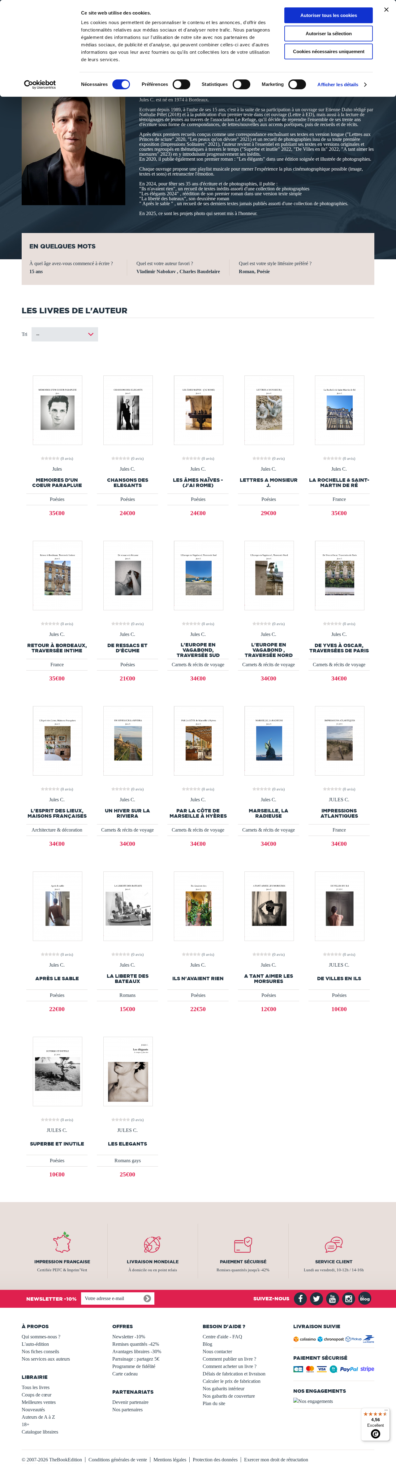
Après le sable (57, 978)
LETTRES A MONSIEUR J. (269, 482)
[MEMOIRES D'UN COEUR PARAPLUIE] (57, 409)
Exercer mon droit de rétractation (276, 1459)
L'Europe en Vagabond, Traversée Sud (198, 650)
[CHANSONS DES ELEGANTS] (127, 409)
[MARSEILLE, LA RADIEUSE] (268, 740)
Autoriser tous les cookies (328, 15)
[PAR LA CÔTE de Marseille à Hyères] (198, 740)
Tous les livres (36, 1387)
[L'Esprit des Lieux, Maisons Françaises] (57, 740)
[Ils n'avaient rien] (198, 905)
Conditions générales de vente (117, 1459)
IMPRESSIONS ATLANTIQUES (339, 813)
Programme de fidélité (133, 1366)
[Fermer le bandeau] (386, 9)
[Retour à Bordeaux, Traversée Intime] (57, 575)
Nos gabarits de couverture (229, 1396)
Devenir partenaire (130, 1402)
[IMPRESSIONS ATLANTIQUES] (339, 740)
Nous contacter (217, 1351)
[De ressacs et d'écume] (127, 575)
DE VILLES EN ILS (339, 978)
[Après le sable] (57, 905)
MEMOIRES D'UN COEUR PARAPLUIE (57, 482)
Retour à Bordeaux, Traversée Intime (57, 648)
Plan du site (214, 1403)
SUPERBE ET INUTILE (57, 1143)
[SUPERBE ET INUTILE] (57, 1071)
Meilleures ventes (39, 1402)
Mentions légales (169, 1459)
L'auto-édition (35, 1344)
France (339, 499)
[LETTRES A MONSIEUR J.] (268, 409)
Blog (207, 1344)
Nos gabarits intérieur (223, 1388)
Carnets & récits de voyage (198, 664)
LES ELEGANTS (127, 1143)
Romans (127, 995)
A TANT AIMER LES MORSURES (268, 978)
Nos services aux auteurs (46, 1359)
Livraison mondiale (153, 1261)
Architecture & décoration (57, 829)
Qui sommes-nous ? (41, 1336)
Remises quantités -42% (135, 1344)
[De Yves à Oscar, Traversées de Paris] (339, 575)
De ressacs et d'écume (127, 648)
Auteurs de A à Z (38, 1417)
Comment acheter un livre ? (229, 1366)
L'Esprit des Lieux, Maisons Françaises (57, 813)
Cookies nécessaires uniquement (328, 51)
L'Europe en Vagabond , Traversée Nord (269, 650)
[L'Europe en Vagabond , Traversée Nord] (268, 575)
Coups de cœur (36, 1394)
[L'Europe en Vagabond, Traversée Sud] (198, 575)
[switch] (181, 84)
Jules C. (127, 469)
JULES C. (339, 799)
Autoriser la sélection (329, 33)
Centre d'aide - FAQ (222, 1336)
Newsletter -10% (128, 1336)
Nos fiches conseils (40, 1351)
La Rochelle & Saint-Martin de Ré (339, 482)
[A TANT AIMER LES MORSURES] (268, 905)
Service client (333, 1261)
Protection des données (215, 1459)
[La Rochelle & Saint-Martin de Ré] (339, 409)
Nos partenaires (127, 1409)
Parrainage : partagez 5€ (135, 1359)
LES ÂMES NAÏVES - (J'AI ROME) (198, 482)
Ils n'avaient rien (198, 978)
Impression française (62, 1261)
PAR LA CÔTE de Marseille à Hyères (198, 813)
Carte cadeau (125, 1373)
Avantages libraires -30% (136, 1351)
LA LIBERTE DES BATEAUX (127, 978)
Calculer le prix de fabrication (231, 1381)
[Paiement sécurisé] (334, 1371)
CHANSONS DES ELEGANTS (127, 482)
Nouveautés (33, 1409)
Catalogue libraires (40, 1431)
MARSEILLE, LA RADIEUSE (268, 813)
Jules (57, 469)
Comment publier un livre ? (229, 1359)
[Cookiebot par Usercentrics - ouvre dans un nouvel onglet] (40, 84)
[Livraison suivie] (334, 1340)
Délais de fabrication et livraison (234, 1373)
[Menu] (386, 1411)
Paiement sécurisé (243, 1261)
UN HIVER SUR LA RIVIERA (127, 813)
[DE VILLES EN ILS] (339, 905)
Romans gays (127, 1160)
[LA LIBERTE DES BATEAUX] (127, 905)
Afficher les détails (337, 84)
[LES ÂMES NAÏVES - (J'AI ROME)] (198, 409)
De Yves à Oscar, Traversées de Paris (339, 648)
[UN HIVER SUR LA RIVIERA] (127, 740)
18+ (25, 1424)
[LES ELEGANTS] (127, 1071)
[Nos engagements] (334, 1401)
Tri (24, 334)
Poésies (57, 499)
